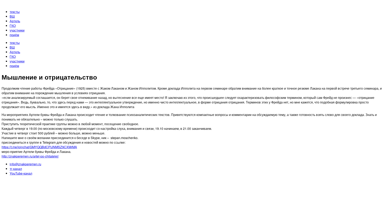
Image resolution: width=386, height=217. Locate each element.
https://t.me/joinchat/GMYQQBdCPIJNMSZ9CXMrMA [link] (39, 147)
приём (14, 35)
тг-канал (16, 168)
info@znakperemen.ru (25, 164)
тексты (15, 11)
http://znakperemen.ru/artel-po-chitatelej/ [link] (30, 156)
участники (17, 30)
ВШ (12, 16)
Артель (15, 21)
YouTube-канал (21, 173)
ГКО (13, 25)
